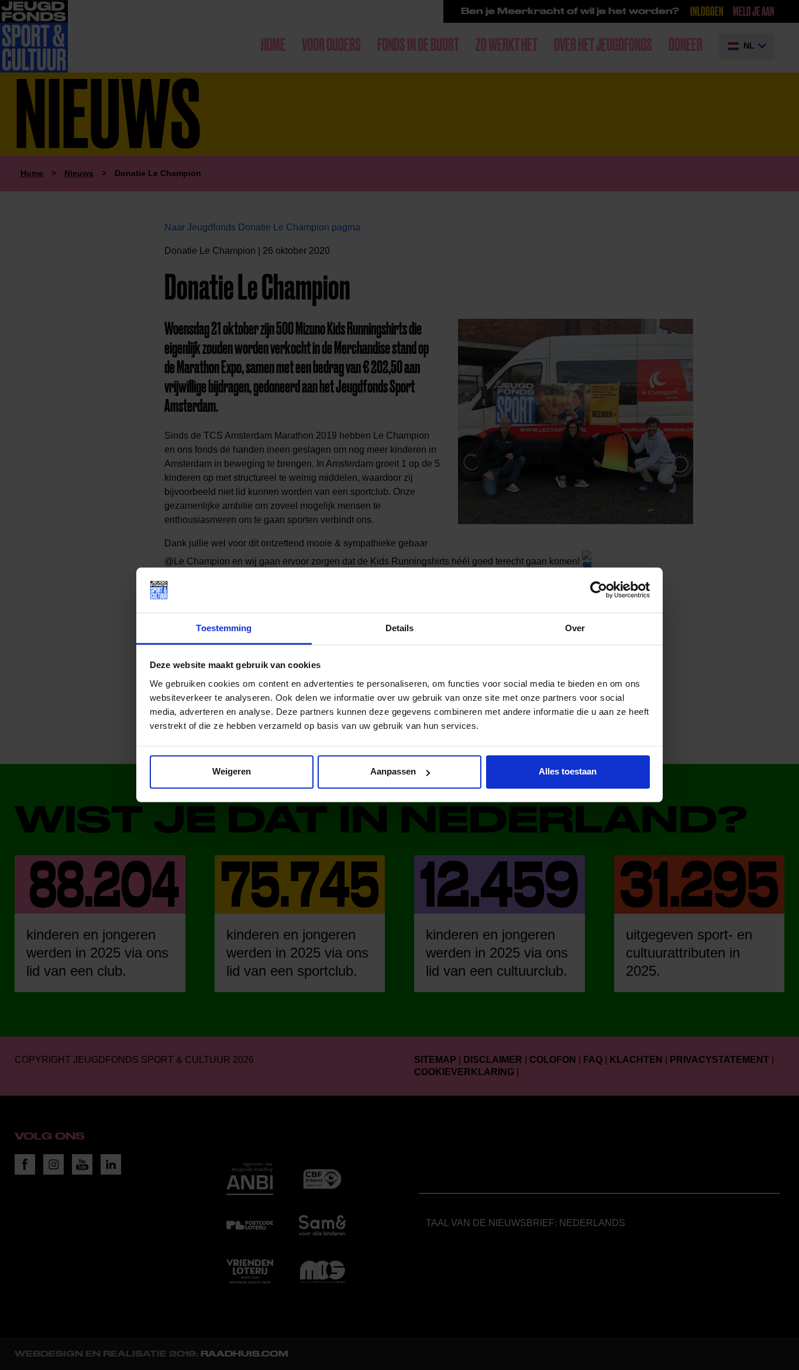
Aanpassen (393, 772)
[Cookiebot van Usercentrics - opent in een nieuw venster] (598, 590)
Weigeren (231, 772)
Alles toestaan (568, 772)
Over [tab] (575, 628)
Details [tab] (399, 628)
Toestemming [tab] (224, 628)
